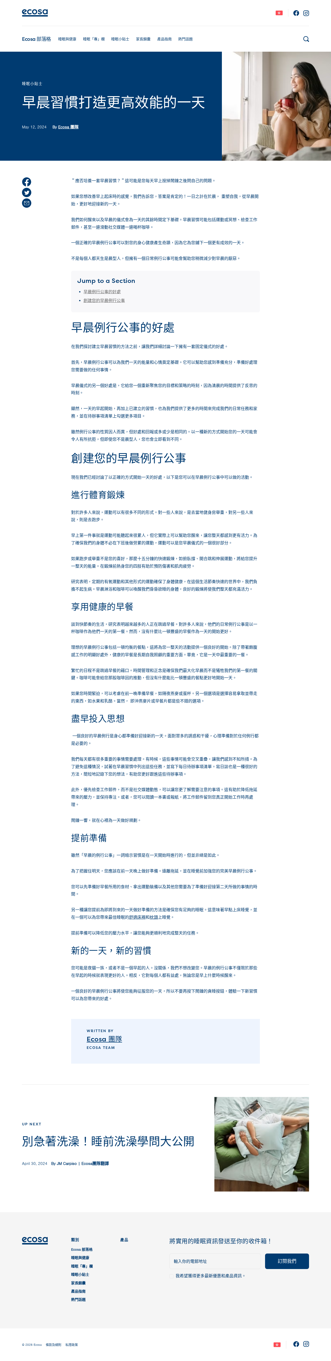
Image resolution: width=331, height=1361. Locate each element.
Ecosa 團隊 (68, 127)
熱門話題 (185, 38)
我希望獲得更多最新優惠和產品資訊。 (211, 1276)
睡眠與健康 (67, 38)
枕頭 (154, 917)
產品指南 (164, 38)
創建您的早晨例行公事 (104, 300)
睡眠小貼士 (120, 38)
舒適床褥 (137, 917)
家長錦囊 (143, 38)
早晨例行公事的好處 (102, 292)
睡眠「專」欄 (94, 38)
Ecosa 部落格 (36, 39)
